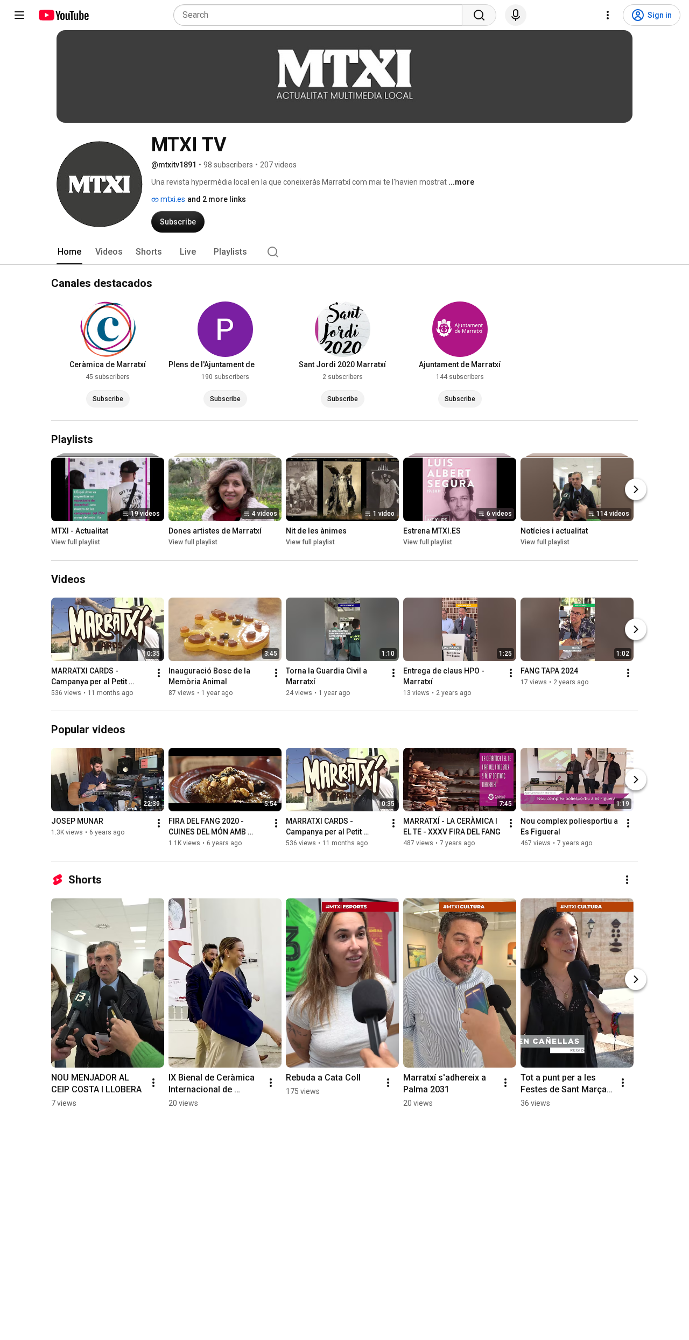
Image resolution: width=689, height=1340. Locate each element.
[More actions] (159, 673)
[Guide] (19, 15)
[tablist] (344, 252)
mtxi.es (172, 199)
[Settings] (607, 15)
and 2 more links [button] (216, 199)
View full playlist (75, 542)
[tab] (69, 252)
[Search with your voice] (515, 15)
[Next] (635, 490)
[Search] (479, 15)
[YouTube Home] (63, 15)
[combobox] (321, 15)
